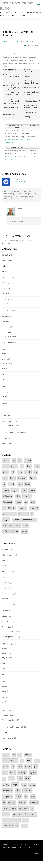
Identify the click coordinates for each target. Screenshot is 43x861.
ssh (4, 508)
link (11, 484)
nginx (24, 490)
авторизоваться (7, 244)
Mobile (4, 303)
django (31, 41)
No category (6, 327)
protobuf (18, 502)
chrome (28, 460)
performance (7, 496)
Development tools (9, 425)
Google (28, 472)
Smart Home (6, 416)
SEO (25, 502)
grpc (35, 472)
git (13, 472)
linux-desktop (7, 310)
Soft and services (8, 421)
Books (4, 282)
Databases (6, 288)
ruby (3, 403)
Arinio (28, 847)
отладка (25, 525)
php (3, 387)
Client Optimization (9, 337)
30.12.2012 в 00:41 (20, 182)
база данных (23, 514)
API (3, 271)
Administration (7, 260)
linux (27, 484)
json (4, 484)
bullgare (21, 41)
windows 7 (34, 508)
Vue (3, 380)
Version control (7, 443)
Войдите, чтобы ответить (37, 197)
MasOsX (5, 321)
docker (5, 472)
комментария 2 (32, 45)
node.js (4, 369)
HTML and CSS (7, 299)
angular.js (6, 460)
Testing (4, 438)
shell (33, 501)
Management (7, 316)
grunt (5, 478)
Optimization (6, 332)
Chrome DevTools (10, 466)
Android (5, 266)
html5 (12, 478)
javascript (5, 359)
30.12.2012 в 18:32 (24, 211)
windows (22, 508)
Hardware (5, 294)
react (4, 374)
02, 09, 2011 (9, 41)
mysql (15, 490)
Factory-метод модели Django (19, 33)
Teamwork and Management (12, 432)
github (20, 472)
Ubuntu (11, 507)
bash (19, 460)
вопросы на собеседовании (24, 520)
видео (6, 519)
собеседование (11, 531)
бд (32, 514)
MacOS (6, 490)
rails (3, 407)
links (20, 484)
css (22, 466)
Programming (7, 349)
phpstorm (27, 496)
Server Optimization (9, 342)
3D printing (6, 255)
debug (29, 466)
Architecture (6, 277)
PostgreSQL (7, 502)
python (4, 392)
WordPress (14, 847)
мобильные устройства (11, 525)
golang (4, 353)
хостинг (24, 531)
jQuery (33, 477)
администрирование (9, 514)
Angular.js (5, 363)
